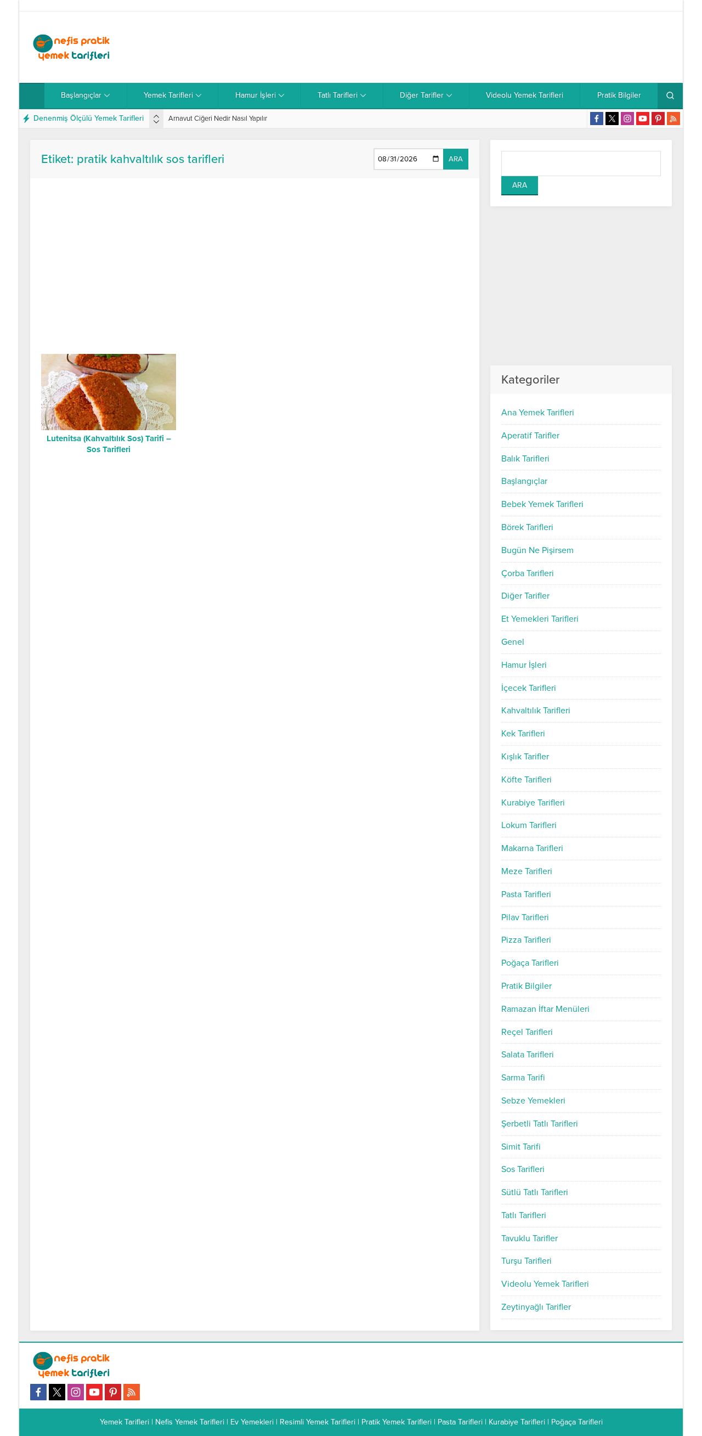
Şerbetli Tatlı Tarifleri (539, 1123)
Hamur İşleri (524, 665)
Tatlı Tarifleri (523, 1215)
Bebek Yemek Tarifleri (542, 504)
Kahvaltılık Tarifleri (535, 710)
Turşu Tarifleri (526, 1260)
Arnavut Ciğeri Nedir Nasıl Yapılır (217, 118)
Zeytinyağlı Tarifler (536, 1307)
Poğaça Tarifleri (530, 963)
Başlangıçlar (524, 481)
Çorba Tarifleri (527, 573)
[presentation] (156, 116)
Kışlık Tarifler (525, 756)
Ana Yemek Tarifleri (537, 412)
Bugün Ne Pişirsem (537, 550)
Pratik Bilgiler (526, 986)
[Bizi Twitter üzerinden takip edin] (612, 118)
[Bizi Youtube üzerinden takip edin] (642, 118)
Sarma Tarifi (523, 1077)
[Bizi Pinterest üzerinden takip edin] (658, 118)
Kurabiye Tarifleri (533, 802)
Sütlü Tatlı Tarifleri (534, 1192)
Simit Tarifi (521, 1146)
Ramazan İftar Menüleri (545, 1009)
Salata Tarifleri (527, 1054)
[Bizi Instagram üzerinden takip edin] (627, 118)
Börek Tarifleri (527, 527)
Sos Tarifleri (523, 1169)
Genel (512, 642)
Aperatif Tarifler (530, 435)
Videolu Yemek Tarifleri (545, 1284)
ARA (456, 159)
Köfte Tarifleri (526, 779)
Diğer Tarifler (525, 595)
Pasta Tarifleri (526, 894)
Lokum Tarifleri (529, 825)
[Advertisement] (472, 47)
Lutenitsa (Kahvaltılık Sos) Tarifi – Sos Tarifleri (109, 443)
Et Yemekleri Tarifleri (540, 618)
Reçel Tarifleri (527, 1032)
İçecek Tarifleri (528, 688)
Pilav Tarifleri (525, 917)
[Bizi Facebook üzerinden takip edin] (596, 118)
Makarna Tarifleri (532, 848)
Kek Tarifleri (523, 733)
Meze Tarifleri (526, 871)
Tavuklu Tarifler (529, 1238)
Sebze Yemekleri (533, 1100)
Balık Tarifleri (525, 458)
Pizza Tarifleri (526, 939)
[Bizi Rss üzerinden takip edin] (673, 118)
